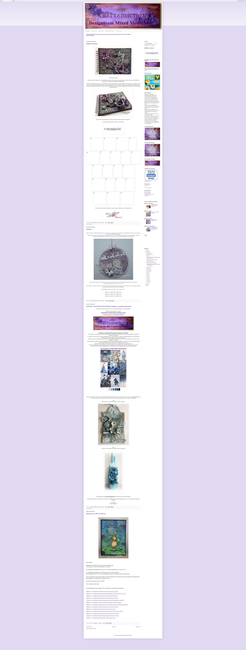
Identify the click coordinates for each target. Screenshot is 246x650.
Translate (153, 45)
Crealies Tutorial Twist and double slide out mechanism (154, 205)
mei (147, 276)
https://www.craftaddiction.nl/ (127, 343)
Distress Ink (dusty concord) (118, 283)
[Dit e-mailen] (108, 222)
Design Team (94, 30)
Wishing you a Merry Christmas (96, 513)
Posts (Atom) (94, 628)
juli (147, 273)
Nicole (113, 447)
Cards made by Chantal (150, 226)
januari (148, 282)
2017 (147, 251)
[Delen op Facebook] (111, 222)
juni (147, 274)
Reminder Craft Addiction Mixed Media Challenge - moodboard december (108, 306)
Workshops (101, 30)
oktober (148, 268)
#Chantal (90, 224)
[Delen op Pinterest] (112, 222)
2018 (147, 250)
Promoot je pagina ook (147, 187)
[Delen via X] (110, 222)
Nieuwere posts (89, 626)
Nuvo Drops (98, 573)
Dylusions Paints (122, 569)
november (148, 267)
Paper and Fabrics (149, 218)
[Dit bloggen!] (109, 222)
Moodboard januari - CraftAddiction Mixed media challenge (154, 228)
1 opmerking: (100, 623)
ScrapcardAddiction (149, 203)
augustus (148, 271)
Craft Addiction (121, 121)
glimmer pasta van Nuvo (111, 235)
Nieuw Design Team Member (151, 262)
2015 (147, 285)
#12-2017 (90, 508)
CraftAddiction (120, 289)
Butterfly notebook (91, 44)
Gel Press (104, 569)
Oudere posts (138, 626)
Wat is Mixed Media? (109, 30)
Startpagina (87, 30)
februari (148, 280)
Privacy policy (118, 30)
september (148, 270)
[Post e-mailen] (106, 222)
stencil (128, 235)
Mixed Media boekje (149, 261)
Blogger (130, 635)
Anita (113, 400)
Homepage (114, 626)
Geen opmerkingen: (101, 222)
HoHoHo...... (90, 229)
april (147, 277)
